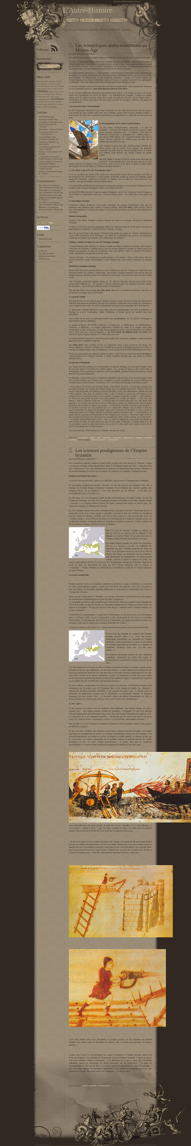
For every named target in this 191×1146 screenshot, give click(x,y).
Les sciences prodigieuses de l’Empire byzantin (111, 453)
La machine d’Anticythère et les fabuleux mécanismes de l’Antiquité (50, 124)
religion (50, 104)
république (60, 104)
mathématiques (41, 99)
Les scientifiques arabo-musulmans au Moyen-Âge (111, 48)
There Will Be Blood (46, 117)
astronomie (57, 84)
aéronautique (54, 86)
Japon (48, 96)
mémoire (52, 101)
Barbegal (61, 86)
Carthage (55, 89)
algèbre (46, 81)
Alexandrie (40, 81)
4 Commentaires (104, 1086)
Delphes (56, 91)
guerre (53, 94)
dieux (43, 94)
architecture (44, 84)
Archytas (50, 84)
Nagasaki (58, 101)
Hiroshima (59, 94)
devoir (61, 91)
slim (40, 203)
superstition (53, 106)
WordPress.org (44, 259)
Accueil (72, 20)
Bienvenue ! (118, 20)
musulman (58, 98)
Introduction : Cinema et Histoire (51, 129)
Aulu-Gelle (40, 86)
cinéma (42, 91)
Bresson (49, 89)
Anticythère (52, 81)
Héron (44, 96)
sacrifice (39, 106)
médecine (47, 101)
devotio (39, 94)
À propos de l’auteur (94, 20)
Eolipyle (48, 94)
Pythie (45, 104)
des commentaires (47, 256)
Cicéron (60, 89)
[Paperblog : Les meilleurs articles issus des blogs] (43, 229)
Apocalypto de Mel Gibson (48, 119)
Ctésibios (51, 91)
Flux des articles (46, 253)
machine (56, 96)
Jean (52, 96)
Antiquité (59, 81)
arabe (38, 84)
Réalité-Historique (45, 239)
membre (48, 99)
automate (46, 86)
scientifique (45, 106)
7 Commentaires (113, 440)
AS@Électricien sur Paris (48, 195)
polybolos (40, 104)
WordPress (155, 1144)
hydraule (39, 96)
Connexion (43, 251)
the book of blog (150, 1137)
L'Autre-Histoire (47, 1144)
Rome (54, 104)
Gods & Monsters (134, 1144)
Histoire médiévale (98, 440)
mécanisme (40, 101)
